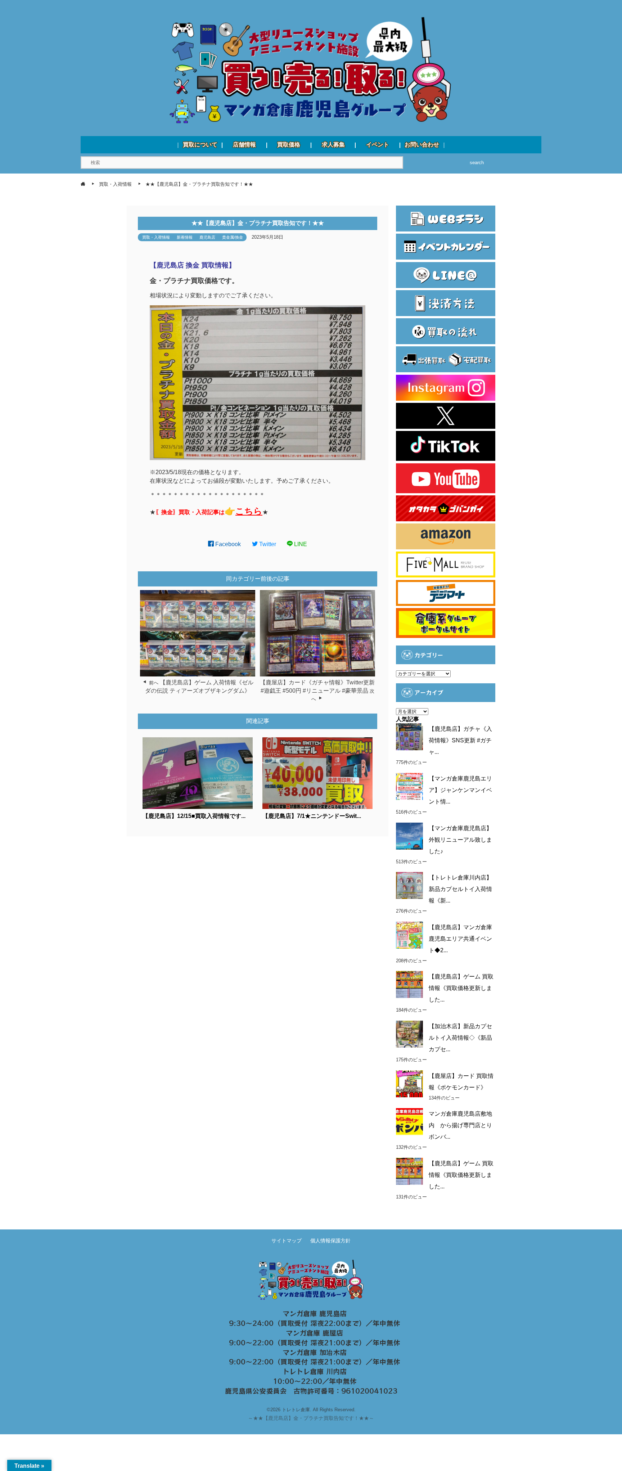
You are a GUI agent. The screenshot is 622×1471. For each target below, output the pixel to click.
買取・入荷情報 (156, 237)
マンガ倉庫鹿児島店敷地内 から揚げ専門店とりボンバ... (460, 1125)
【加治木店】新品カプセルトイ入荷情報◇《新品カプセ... (460, 1037)
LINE (300, 544)
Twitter (267, 544)
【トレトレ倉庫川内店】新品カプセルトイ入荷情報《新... (460, 889)
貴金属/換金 (232, 237)
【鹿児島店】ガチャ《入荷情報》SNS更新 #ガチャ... (460, 740)
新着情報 (185, 237)
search (477, 162)
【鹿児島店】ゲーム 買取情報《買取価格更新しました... (461, 988)
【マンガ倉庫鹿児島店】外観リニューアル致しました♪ (460, 839)
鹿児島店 (207, 237)
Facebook (227, 544)
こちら (248, 511)
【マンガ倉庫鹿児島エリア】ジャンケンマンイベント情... (460, 790)
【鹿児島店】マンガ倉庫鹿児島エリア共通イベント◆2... (460, 938)
